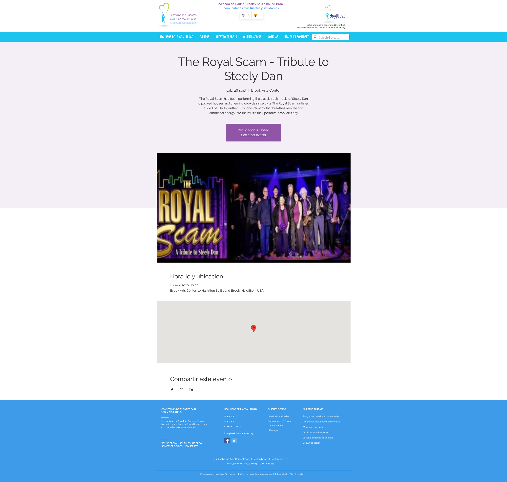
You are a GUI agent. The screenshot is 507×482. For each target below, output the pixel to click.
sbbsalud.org (267, 463)
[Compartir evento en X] (182, 389)
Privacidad (281, 474)
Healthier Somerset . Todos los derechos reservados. (243, 474)
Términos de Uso (298, 474)
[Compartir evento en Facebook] (172, 389)
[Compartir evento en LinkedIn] (191, 389)
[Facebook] (227, 440)
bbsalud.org (250, 463)
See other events (253, 135)
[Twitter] (234, 440)
